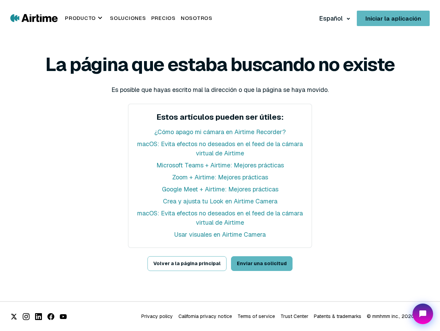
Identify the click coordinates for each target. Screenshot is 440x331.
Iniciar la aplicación (393, 18)
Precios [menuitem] (163, 18)
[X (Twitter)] (13, 316)
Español (331, 18)
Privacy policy (157, 316)
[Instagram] (26, 316)
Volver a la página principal (187, 263)
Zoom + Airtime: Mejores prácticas (220, 177)
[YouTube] (63, 316)
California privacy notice (205, 316)
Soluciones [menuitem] (128, 18)
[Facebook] (50, 316)
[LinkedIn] (38, 316)
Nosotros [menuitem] (196, 18)
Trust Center (294, 316)
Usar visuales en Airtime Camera (220, 234)
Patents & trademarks (337, 316)
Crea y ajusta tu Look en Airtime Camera (220, 201)
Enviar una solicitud (262, 263)
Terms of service (256, 316)
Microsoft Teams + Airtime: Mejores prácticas (220, 165)
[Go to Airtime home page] (34, 18)
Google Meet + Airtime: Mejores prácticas (220, 189)
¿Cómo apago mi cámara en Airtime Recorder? (220, 132)
